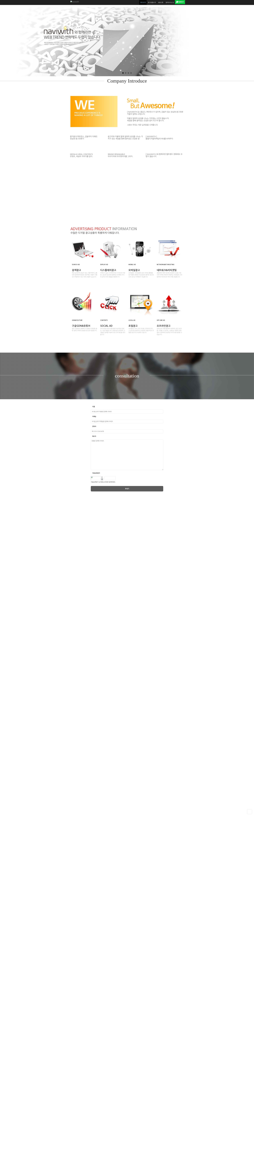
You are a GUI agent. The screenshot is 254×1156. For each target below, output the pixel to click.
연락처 (94, 426)
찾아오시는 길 (170, 2)
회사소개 (143, 2)
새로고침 (102, 479)
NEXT (127, 88)
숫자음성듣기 (102, 477)
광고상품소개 (152, 2)
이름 (93, 406)
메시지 (94, 436)
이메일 (94, 416)
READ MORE (77, 280)
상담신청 (160, 2)
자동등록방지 (96, 473)
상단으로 (249, 811)
